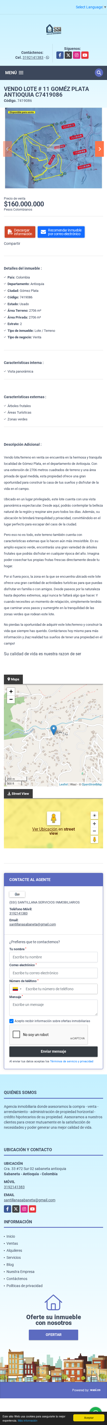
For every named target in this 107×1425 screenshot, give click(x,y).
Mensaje (16, 997)
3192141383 (33, 57)
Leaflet (63, 784)
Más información (27, 1420)
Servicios (13, 1257)
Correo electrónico (23, 965)
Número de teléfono (23, 981)
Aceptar (88, 1418)
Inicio (10, 1236)
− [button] (11, 699)
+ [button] (11, 691)
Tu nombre (17, 949)
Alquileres (14, 1250)
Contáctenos (16, 1279)
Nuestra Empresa (20, 1272)
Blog (10, 1264)
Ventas (12, 1243)
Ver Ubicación (45, 829)
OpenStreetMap (92, 784)
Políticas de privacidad (24, 1286)
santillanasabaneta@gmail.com (32, 924)
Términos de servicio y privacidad (71, 1061)
